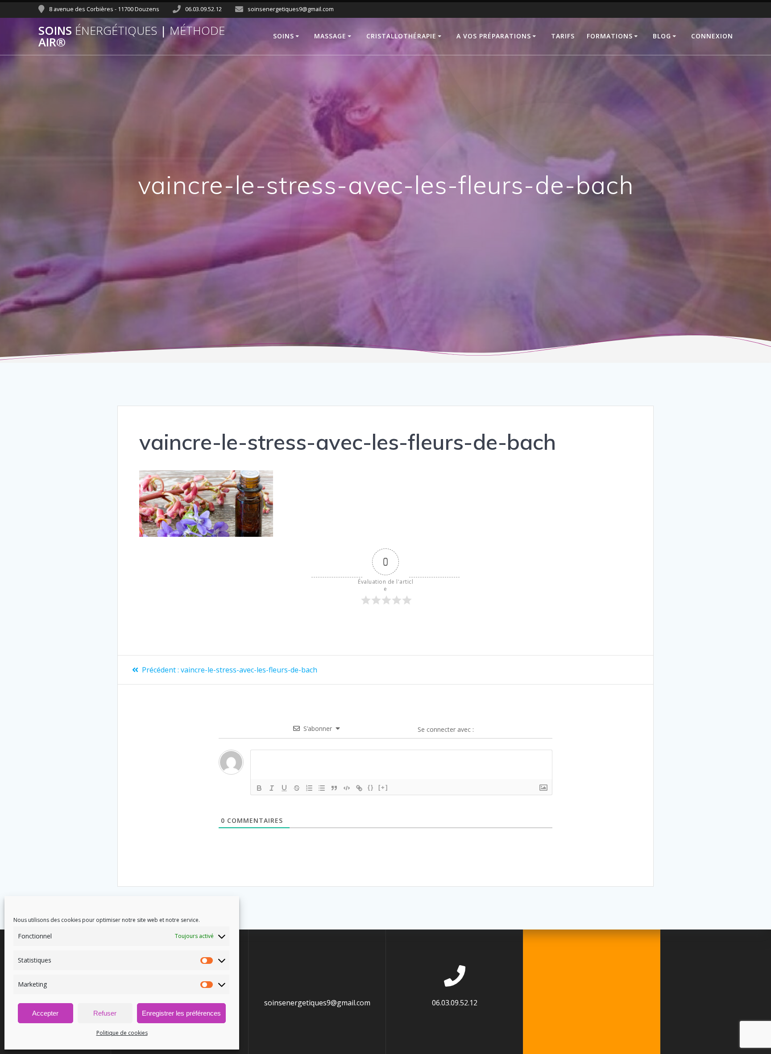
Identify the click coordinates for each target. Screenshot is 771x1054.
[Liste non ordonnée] (321, 788)
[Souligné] (284, 788)
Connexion (712, 36)
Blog (662, 36)
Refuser (104, 1013)
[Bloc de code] (346, 788)
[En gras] (259, 788)
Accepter (45, 1013)
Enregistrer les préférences (181, 1013)
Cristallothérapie (401, 36)
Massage (330, 36)
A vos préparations (493, 36)
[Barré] (296, 788)
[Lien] (359, 788)
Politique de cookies (122, 1033)
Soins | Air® (131, 36)
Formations (610, 36)
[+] (383, 787)
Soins (283, 36)
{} (371, 787)
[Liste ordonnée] (309, 788)
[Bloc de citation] (334, 788)
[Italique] (271, 788)
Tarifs (563, 36)
